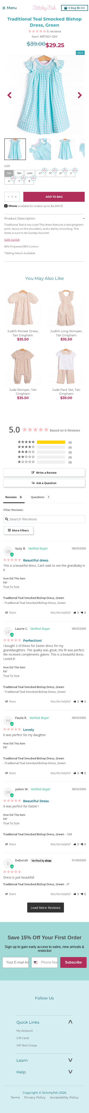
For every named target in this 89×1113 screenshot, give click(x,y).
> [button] (45, 908)
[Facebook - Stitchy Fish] (35, 1006)
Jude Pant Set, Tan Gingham (66, 392)
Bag (76, 8)
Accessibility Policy (64, 1097)
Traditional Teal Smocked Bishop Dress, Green (33, 598)
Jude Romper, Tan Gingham (23, 392)
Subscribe (73, 962)
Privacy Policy (35, 1097)
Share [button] (12, 612)
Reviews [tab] (11, 497)
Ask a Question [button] (46, 483)
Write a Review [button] (46, 473)
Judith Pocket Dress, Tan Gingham (22, 333)
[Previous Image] (9, 95)
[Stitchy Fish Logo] (44, 8)
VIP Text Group (26, 1045)
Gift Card (22, 1038)
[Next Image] (80, 95)
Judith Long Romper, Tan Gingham (66, 333)
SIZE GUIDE (12, 239)
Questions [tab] (37, 497)
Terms (15, 1097)
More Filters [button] (20, 530)
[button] (76, 612)
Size (7, 166)
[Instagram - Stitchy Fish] (44, 1006)
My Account (24, 1030)
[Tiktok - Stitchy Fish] (53, 1006)
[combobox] (35, 962)
